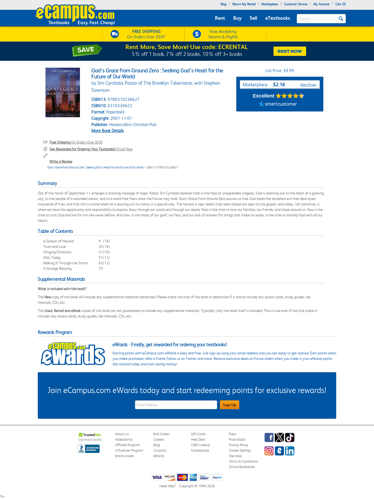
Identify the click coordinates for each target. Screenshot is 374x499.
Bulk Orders (161, 434)
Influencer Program (129, 450)
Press (232, 434)
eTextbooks (277, 18)
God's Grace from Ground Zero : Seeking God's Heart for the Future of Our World (95, 167)
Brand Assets (124, 456)
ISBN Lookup (200, 445)
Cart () (340, 4)
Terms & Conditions (243, 461)
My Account (321, 4)
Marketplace (269, 4)
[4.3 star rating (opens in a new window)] (290, 96)
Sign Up (229, 405)
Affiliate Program (127, 445)
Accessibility (124, 439)
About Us (122, 434)
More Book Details (107, 130)
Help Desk (198, 439)
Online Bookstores (242, 467)
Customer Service (295, 4)
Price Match (237, 439)
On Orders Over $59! (76, 142)
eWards (158, 456)
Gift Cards (198, 434)
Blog (223, 4)
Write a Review (61, 161)
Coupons (159, 450)
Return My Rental (243, 4)
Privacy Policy (238, 445)
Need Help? (167, 486)
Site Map (235, 456)
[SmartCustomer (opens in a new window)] (278, 104)
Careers (158, 439)
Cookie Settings (240, 450)
